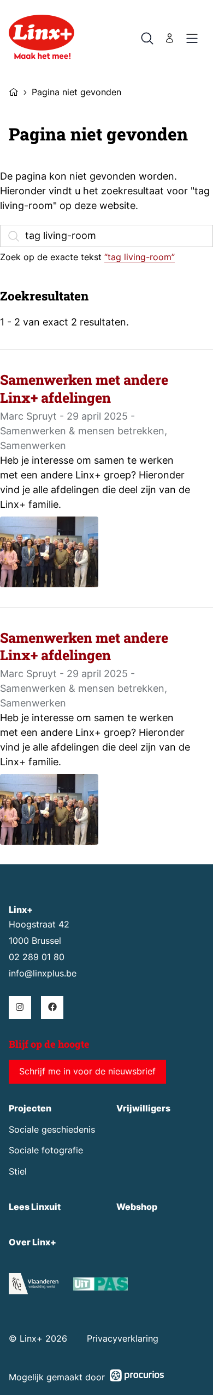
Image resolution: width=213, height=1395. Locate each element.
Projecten (30, 1108)
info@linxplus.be (42, 973)
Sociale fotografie (46, 1150)
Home (14, 91)
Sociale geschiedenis (52, 1129)
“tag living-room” (139, 256)
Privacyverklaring (122, 1338)
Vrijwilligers (143, 1108)
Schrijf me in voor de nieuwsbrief (87, 1071)
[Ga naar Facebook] (52, 1007)
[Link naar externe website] (100, 1285)
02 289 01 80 (36, 957)
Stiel (18, 1171)
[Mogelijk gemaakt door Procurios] (137, 1377)
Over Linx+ (32, 1242)
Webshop (136, 1207)
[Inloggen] (169, 38)
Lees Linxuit (35, 1207)
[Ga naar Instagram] (20, 1007)
